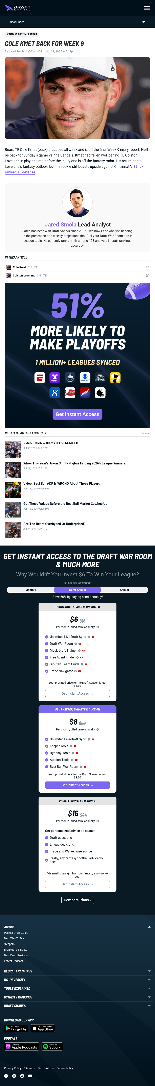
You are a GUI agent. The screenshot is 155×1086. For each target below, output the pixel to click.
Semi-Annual (77, 590)
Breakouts (10, 949)
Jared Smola (16, 51)
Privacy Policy (12, 1068)
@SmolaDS (35, 51)
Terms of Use (46, 1068)
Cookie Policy (65, 1068)
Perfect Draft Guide (16, 932)
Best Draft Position (16, 955)
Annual (124, 590)
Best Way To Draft (15, 938)
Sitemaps (30, 1068)
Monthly (30, 590)
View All (145, 433)
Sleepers (9, 944)
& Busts (22, 949)
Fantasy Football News (22, 34)
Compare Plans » (77, 900)
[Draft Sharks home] (17, 8)
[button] (93, 637)
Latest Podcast (13, 961)
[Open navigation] (147, 8)
